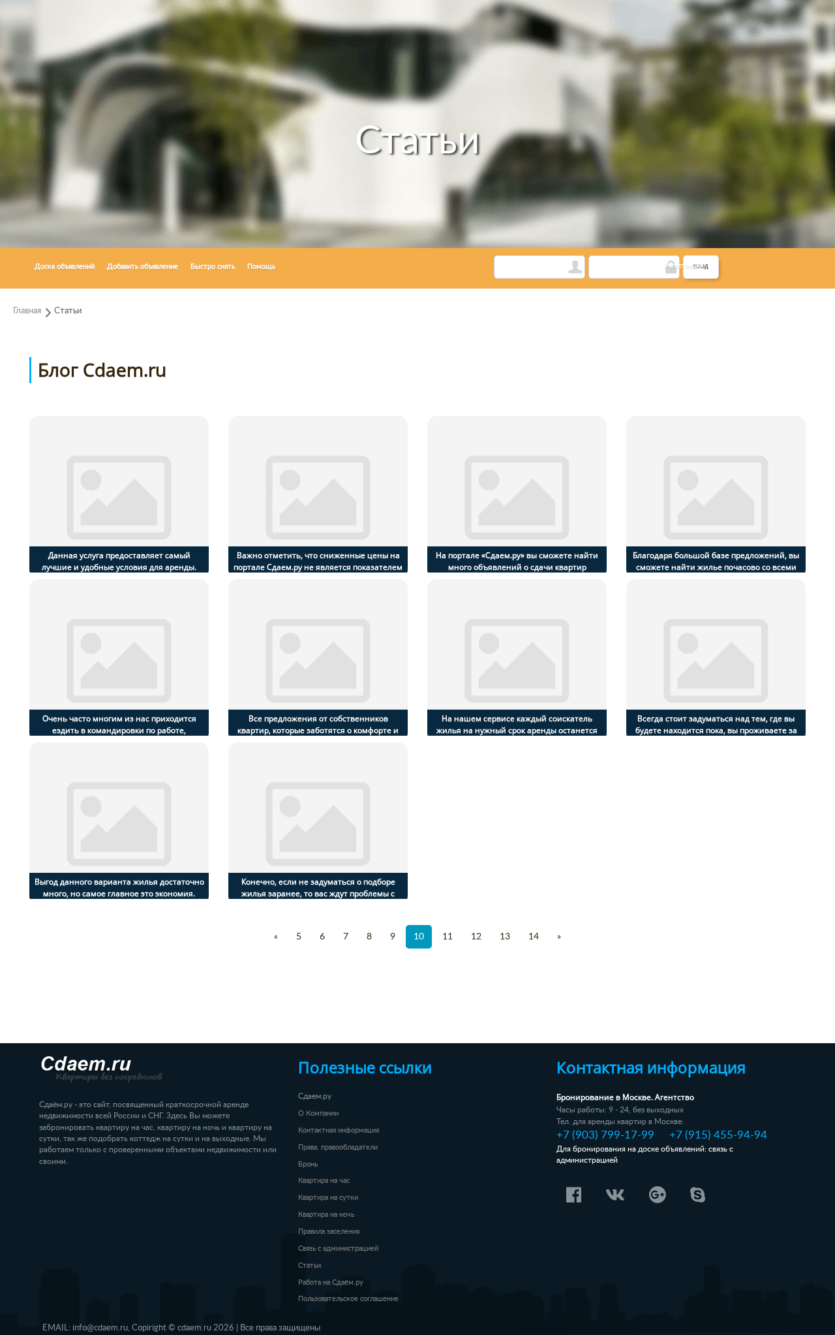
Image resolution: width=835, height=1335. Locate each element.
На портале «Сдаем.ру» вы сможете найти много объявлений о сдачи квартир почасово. (517, 567)
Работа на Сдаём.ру (330, 1282)
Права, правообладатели (338, 1147)
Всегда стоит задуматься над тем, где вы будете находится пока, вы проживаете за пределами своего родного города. (716, 730)
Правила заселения (328, 1231)
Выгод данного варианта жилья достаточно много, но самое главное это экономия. (119, 887)
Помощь (261, 266)
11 (447, 936)
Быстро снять (212, 266)
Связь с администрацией (338, 1248)
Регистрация (684, 265)
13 (505, 936)
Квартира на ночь (326, 1214)
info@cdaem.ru (100, 1328)
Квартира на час (324, 1180)
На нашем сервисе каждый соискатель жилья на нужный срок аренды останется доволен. (517, 730)
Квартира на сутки (328, 1197)
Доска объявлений (65, 266)
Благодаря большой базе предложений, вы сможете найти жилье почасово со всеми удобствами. (716, 567)
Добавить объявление (142, 266)
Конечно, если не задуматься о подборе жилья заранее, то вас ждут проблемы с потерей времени (318, 893)
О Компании (318, 1113)
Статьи (68, 310)
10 (419, 936)
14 (533, 936)
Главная (27, 310)
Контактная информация (338, 1130)
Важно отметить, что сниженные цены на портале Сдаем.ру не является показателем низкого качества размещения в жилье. (318, 567)
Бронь (308, 1164)
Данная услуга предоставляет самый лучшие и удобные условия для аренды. (119, 561)
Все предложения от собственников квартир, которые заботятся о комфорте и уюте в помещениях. (318, 730)
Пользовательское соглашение (348, 1298)
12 (476, 936)
